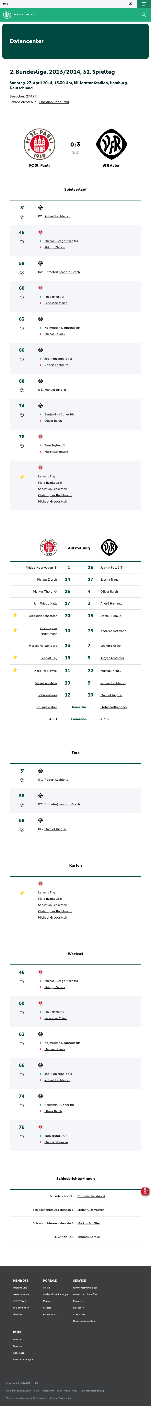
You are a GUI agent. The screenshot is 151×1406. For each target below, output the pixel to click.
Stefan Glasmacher (90, 1209)
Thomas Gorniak (88, 1236)
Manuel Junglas (55, 389)
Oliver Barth (53, 420)
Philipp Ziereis (54, 247)
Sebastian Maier (55, 303)
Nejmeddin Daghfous (59, 327)
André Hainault (111, 603)
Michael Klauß (54, 334)
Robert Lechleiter (57, 216)
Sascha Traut (109, 579)
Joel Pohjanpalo (55, 358)
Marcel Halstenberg (43, 645)
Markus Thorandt (45, 591)
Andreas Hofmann (113, 631)
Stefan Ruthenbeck (113, 707)
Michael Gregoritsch (58, 241)
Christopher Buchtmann (55, 495)
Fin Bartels (52, 296)
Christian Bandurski (54, 102)
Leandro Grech (69, 272)
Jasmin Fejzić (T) (111, 567)
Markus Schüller (88, 1223)
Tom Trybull (53, 445)
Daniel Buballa (110, 615)
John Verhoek (47, 695)
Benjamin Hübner (56, 414)
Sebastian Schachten (52, 489)
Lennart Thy (46, 476)
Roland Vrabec (47, 707)
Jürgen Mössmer (112, 658)
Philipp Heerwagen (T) (41, 567)
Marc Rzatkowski (56, 451)
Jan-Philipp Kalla (45, 603)
